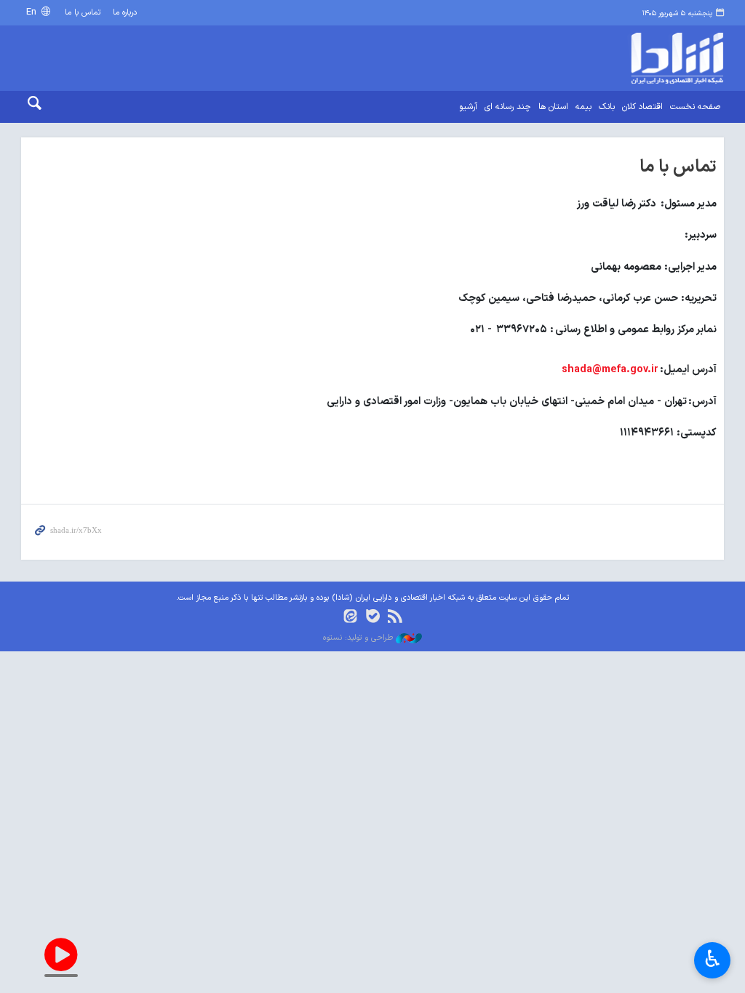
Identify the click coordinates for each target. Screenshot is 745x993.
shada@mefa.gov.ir (610, 369)
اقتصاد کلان (642, 106)
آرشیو (468, 106)
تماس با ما (82, 13)
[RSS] (395, 617)
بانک (607, 106)
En (32, 12)
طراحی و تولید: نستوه (359, 638)
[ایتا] (350, 617)
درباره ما (125, 13)
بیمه (583, 106)
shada (642, 58)
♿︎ (712, 959)
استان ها (553, 106)
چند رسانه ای (508, 106)
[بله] (373, 617)
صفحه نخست (695, 106)
